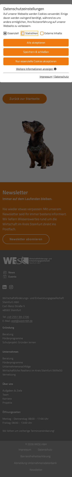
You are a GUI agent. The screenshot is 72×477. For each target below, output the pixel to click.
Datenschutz (61, 77)
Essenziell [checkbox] (13, 33)
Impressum (46, 77)
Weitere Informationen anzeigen (35, 69)
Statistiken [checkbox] (31, 33)
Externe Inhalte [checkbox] (53, 33)
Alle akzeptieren (36, 43)
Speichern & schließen (36, 52)
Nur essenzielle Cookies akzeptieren (36, 61)
